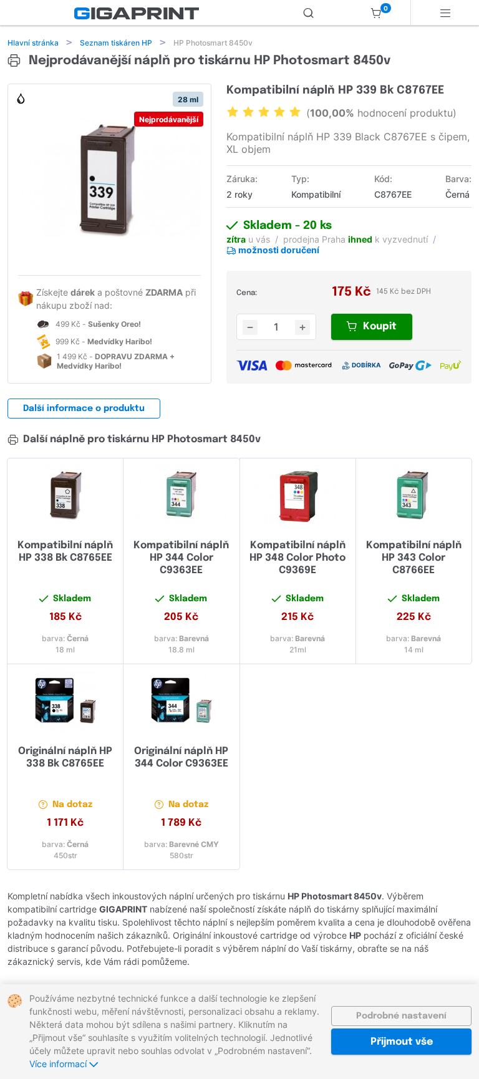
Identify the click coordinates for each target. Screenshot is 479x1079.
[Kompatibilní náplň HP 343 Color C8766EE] (414, 494)
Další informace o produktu (84, 408)
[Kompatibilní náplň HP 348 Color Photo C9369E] (298, 494)
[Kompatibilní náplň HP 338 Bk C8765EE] (65, 494)
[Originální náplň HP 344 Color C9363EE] (181, 700)
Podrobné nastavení (401, 1016)
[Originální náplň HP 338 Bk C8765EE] (65, 700)
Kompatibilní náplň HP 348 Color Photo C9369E (297, 558)
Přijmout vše (401, 1042)
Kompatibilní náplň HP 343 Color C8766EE (414, 558)
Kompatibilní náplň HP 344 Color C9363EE (181, 558)
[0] (376, 12)
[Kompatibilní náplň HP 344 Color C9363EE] (181, 494)
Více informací (59, 1063)
